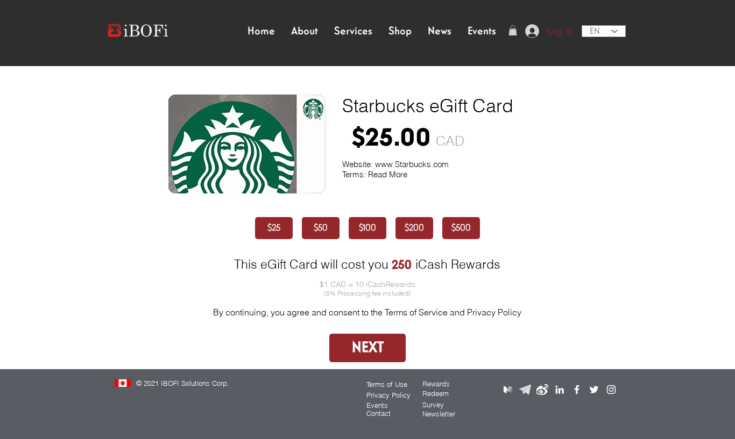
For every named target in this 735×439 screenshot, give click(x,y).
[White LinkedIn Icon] (560, 389)
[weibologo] (542, 389)
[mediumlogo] (508, 389)
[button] (512, 30)
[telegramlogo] (525, 389)
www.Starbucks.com (412, 164)
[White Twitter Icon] (594, 389)
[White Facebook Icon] (577, 389)
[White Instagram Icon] (611, 389)
